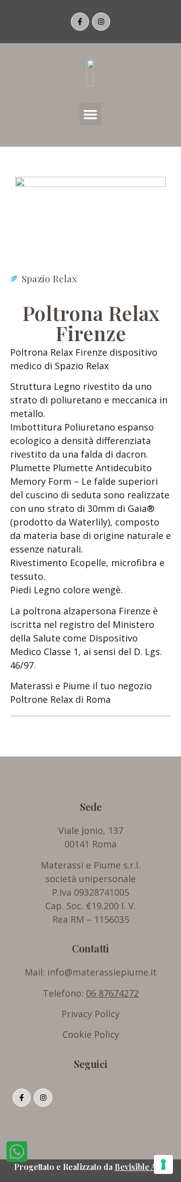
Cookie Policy (90, 1034)
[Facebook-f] (80, 22)
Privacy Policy (90, 1014)
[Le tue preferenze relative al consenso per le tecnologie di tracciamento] (163, 1164)
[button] (90, 114)
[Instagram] (101, 22)
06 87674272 (112, 993)
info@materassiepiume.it (102, 972)
